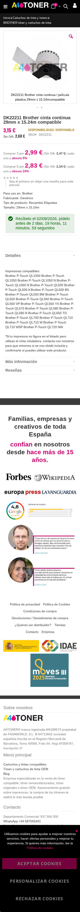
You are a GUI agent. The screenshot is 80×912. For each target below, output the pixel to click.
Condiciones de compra (40, 611)
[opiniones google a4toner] (40, 520)
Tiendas (60, 625)
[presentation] (40, 255)
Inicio (6, 18)
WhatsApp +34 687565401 (22, 821)
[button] (70, 40)
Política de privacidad (25, 604)
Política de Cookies (56, 604)
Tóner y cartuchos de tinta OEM (25, 769)
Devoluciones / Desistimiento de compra (40, 618)
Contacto (32, 632)
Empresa (48, 632)
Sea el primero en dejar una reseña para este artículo (41, 183)
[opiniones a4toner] (40, 553)
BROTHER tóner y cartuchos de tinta (27, 23)
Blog (6, 773)
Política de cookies (40, 848)
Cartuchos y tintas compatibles (24, 764)
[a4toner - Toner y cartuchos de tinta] (30, 6)
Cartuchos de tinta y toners (30, 18)
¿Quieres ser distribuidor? (33, 625)
